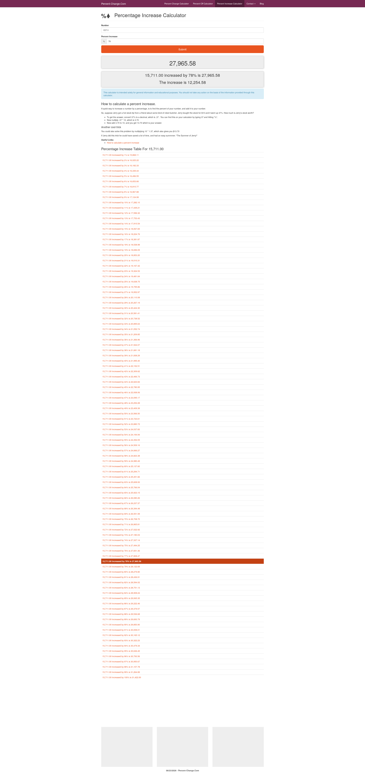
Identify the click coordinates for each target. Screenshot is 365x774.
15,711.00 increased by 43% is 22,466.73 (121, 376)
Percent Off (203, 3)
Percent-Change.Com (113, 3)
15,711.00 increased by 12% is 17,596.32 (121, 213)
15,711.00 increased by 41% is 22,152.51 (121, 366)
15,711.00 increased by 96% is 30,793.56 (121, 656)
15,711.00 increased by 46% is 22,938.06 (121, 392)
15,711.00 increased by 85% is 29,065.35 (121, 598)
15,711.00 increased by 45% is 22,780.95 (121, 387)
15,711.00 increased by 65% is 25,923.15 (121, 492)
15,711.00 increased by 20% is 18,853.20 (121, 255)
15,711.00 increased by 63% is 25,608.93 (121, 482)
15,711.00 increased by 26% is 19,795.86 (121, 286)
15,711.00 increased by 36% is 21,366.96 (121, 339)
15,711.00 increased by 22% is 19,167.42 (121, 265)
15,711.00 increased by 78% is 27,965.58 (121, 561)
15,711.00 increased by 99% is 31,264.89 (121, 672)
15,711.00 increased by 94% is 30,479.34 (121, 645)
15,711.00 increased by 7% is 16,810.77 (120, 186)
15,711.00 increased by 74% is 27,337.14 (121, 540)
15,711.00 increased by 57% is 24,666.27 (121, 450)
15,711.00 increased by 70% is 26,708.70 (121, 519)
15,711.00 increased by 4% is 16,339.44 (120, 170)
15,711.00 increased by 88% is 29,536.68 (121, 614)
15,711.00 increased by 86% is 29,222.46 (121, 603)
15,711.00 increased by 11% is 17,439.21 (121, 207)
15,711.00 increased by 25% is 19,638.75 (121, 281)
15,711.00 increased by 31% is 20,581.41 (121, 313)
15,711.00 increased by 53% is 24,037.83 (121, 429)
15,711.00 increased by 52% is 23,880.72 (121, 424)
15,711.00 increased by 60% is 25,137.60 (121, 466)
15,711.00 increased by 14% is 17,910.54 (121, 223)
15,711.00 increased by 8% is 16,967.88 (120, 191)
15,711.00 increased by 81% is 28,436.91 (121, 577)
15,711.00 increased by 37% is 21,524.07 (121, 344)
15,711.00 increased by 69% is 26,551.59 (121, 513)
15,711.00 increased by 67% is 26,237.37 (121, 503)
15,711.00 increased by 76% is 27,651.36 (121, 550)
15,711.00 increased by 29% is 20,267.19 (121, 302)
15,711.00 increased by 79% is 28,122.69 (121, 566)
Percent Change (176, 3)
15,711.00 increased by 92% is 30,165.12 (121, 635)
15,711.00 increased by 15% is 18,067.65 (121, 228)
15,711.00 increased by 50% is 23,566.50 (121, 413)
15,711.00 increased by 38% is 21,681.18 (121, 350)
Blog (262, 3)
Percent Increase (229, 3)
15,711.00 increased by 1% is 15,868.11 (120, 154)
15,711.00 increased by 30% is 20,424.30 (121, 307)
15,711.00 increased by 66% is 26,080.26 (121, 497)
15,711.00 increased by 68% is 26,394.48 (121, 508)
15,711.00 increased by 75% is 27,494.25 (121, 545)
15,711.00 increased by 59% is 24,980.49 (121, 461)
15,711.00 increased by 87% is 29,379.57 (121, 608)
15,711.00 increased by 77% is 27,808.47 (121, 556)
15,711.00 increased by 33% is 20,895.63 (121, 323)
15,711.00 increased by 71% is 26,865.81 (121, 524)
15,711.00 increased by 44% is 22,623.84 (121, 381)
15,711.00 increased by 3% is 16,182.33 (120, 165)
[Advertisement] (182, 704)
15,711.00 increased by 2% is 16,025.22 (120, 160)
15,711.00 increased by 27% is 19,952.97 (121, 292)
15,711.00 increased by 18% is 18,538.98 (121, 244)
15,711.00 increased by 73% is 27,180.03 (121, 534)
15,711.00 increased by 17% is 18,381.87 (121, 239)
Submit (182, 49)
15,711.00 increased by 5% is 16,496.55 (120, 176)
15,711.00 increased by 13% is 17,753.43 (121, 218)
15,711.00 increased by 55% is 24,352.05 (121, 439)
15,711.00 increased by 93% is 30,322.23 (121, 640)
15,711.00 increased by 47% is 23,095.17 (121, 397)
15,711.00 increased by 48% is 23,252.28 (121, 402)
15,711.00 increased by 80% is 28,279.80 (121, 571)
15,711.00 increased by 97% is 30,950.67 (121, 661)
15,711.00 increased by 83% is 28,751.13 (121, 587)
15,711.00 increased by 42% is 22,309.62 (121, 371)
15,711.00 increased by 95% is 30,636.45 (121, 650)
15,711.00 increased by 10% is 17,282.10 (121, 202)
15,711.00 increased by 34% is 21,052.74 (121, 329)
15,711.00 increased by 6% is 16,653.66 (120, 181)
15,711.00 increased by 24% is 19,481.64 (121, 276)
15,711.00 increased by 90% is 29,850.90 (121, 624)
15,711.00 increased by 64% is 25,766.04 (121, 487)
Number (105, 25)
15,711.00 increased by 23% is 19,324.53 (121, 271)
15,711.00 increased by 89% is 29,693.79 (121, 619)
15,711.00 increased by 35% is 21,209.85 (121, 334)
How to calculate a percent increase (123, 142)
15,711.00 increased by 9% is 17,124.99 (120, 197)
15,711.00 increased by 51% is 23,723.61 (121, 418)
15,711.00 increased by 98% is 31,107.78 (121, 666)
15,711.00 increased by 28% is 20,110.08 (121, 297)
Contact (250, 3)
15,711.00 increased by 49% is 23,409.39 (121, 408)
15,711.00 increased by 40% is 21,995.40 (121, 360)
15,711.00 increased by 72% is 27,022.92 (121, 529)
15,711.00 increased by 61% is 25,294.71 (121, 471)
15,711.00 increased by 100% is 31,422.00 (121, 677)
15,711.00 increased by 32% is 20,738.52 (121, 318)
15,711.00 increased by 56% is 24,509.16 (121, 445)
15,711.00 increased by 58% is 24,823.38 (121, 455)
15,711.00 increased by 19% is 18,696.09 (121, 249)
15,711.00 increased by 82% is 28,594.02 (121, 582)
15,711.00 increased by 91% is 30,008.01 (121, 629)
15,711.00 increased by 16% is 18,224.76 (121, 234)
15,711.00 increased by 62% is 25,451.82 (121, 476)
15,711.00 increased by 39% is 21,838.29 (121, 355)
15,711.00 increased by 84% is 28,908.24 (121, 592)
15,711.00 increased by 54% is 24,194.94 (121, 434)
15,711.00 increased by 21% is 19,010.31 (121, 260)
